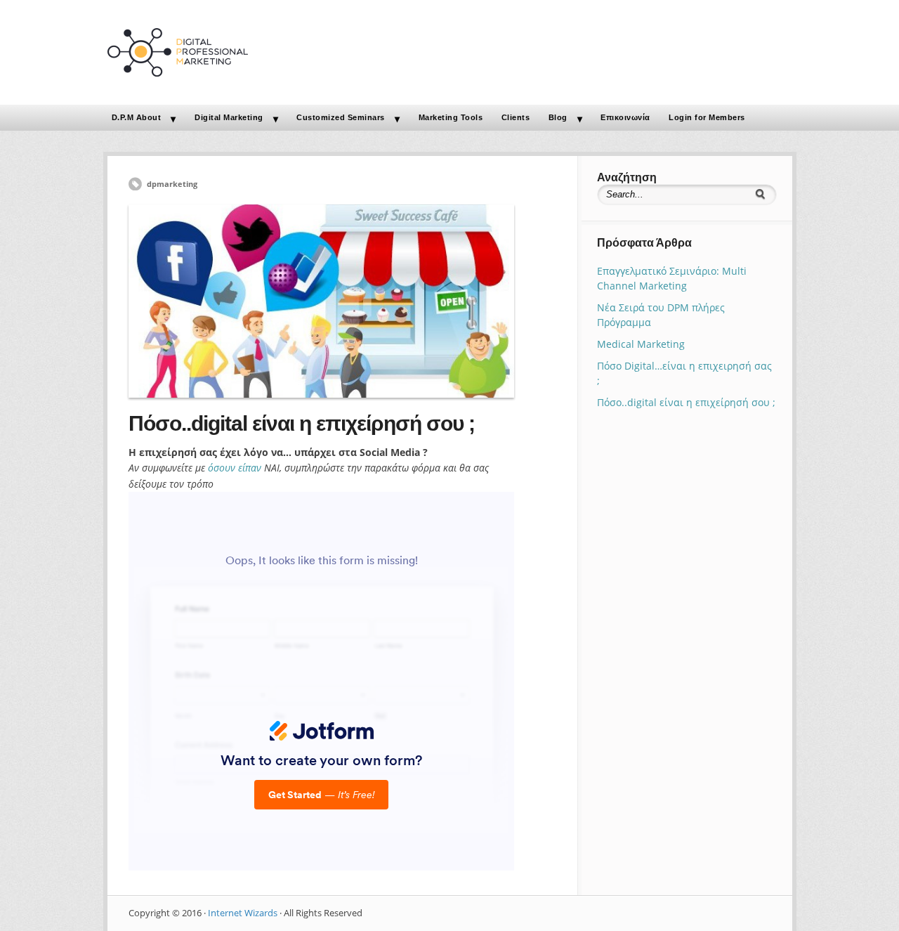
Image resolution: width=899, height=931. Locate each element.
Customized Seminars (340, 117)
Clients (515, 117)
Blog (558, 117)
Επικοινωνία (625, 117)
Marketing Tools (451, 117)
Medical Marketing (641, 344)
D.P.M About (137, 117)
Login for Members (707, 117)
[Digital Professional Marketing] (177, 72)
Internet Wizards (242, 912)
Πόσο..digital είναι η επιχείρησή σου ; (686, 402)
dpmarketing (172, 183)
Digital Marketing (229, 117)
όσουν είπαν (233, 467)
